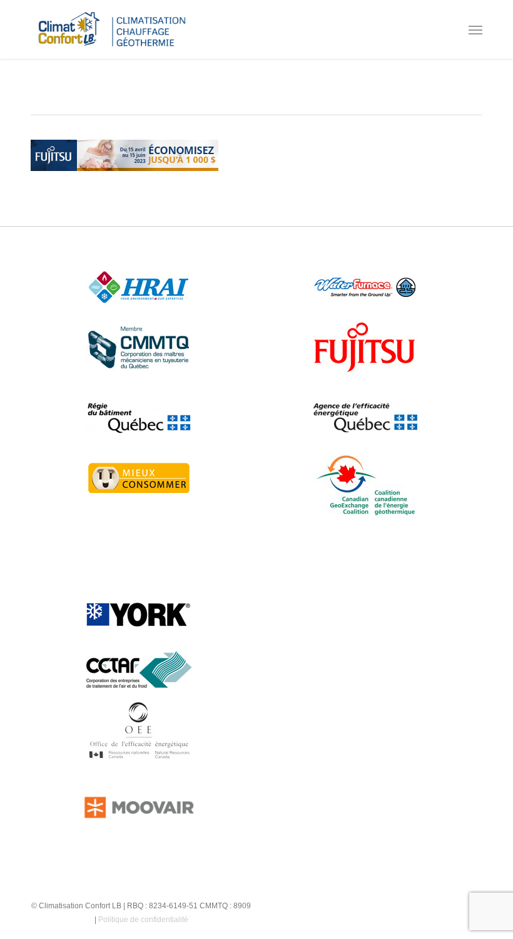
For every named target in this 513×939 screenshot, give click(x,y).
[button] (475, 29)
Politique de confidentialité (143, 919)
